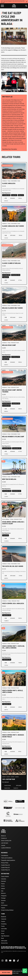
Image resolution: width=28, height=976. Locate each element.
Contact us (4, 838)
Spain (2, 903)
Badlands (3, 916)
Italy (2, 891)
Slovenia (3, 900)
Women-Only (4, 943)
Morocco (3, 893)
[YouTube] (10, 960)
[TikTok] (18, 960)
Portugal (3, 898)
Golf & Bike (4, 928)
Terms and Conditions (6, 858)
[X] (14, 960)
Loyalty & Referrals (6, 847)
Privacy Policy (4, 862)
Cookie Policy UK (5, 865)
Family (3, 926)
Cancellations (4, 855)
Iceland (3, 888)
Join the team (4, 843)
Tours (3, 914)
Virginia (3, 907)
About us (3, 835)
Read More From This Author (9, 149)
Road (2, 938)
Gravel (2, 931)
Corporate (3, 919)
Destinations (5, 873)
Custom (3, 921)
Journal (3, 845)
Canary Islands (5, 876)
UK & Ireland (4, 905)
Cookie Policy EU (5, 867)
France (3, 883)
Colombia (3, 879)
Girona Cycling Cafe (6, 840)
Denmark (3, 881)
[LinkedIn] (6, 960)
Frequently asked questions (8, 860)
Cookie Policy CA (5, 870)
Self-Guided (4, 940)
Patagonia (3, 895)
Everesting (3, 924)
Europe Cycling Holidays (7, 910)
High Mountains (5, 936)
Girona (3, 886)
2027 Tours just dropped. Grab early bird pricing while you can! (12, 1)
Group (2, 933)
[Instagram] (2, 960)
